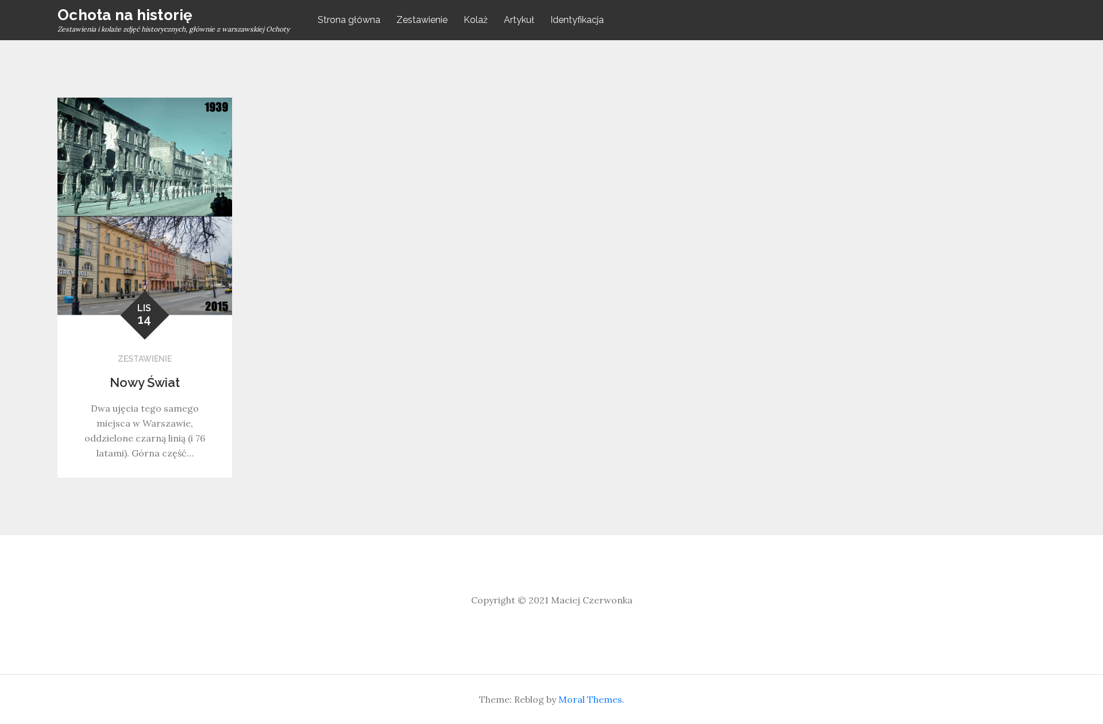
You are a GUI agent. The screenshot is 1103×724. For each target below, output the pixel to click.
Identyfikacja (577, 19)
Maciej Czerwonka (592, 600)
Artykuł (519, 19)
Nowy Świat (145, 382)
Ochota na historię (125, 15)
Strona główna (349, 19)
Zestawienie (422, 19)
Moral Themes (590, 699)
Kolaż (476, 19)
